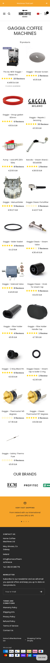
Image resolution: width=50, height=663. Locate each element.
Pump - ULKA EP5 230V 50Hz (13, 161)
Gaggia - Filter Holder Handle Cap (37, 328)
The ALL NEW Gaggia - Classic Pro (13, 73)
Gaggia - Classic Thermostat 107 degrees (37, 412)
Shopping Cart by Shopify (34, 639)
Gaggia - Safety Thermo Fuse (13, 455)
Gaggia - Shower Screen (37, 72)
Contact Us (8, 630)
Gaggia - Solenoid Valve (13, 284)
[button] (39, 14)
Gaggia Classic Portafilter (37, 202)
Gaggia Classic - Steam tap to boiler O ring (37, 370)
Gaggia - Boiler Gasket (13, 241)
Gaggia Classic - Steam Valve (37, 243)
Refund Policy (9, 621)
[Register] (41, 592)
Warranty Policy (10, 607)
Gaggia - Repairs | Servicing (37, 119)
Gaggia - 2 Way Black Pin (13, 369)
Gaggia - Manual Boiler (13, 202)
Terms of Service (10, 626)
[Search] (9, 14)
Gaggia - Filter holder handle (12, 328)
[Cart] (45, 13)
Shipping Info (9, 612)
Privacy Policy (9, 616)
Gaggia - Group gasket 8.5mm (13, 116)
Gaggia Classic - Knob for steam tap (37, 285)
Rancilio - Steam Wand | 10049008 (37, 161)
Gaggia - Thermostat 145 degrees (13, 412)
